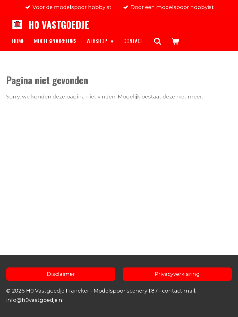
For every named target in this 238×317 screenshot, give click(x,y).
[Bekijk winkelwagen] (175, 41)
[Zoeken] (157, 41)
